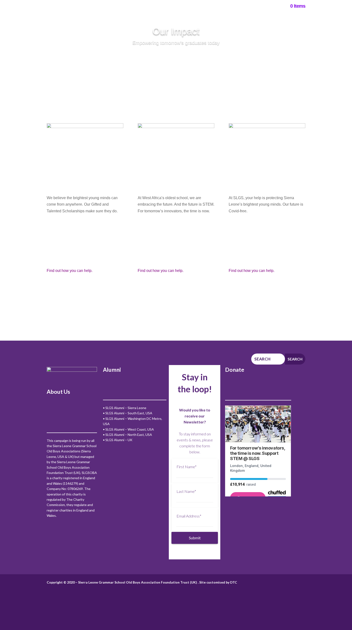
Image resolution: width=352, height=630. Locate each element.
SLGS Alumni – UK (118, 440)
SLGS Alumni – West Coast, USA (129, 429)
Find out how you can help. (70, 271)
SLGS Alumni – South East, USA (128, 413)
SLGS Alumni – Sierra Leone (125, 408)
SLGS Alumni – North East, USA (128, 435)
